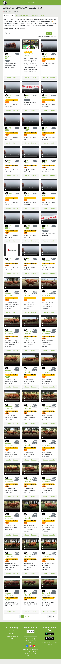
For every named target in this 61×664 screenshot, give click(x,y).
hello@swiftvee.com (31, 646)
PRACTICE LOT (9, 62)
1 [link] (22, 621)
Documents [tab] (34, 21)
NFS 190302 (45, 199)
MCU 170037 (8, 167)
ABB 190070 (8, 199)
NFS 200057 (26, 134)
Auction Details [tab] (8, 21)
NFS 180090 (27, 232)
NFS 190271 (45, 134)
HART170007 (46, 266)
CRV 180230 (26, 101)
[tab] (30, 636)
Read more (26, 79)
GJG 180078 (44, 101)
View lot (8, 83)
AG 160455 (26, 167)
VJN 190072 (45, 167)
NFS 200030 (45, 60)
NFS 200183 (8, 232)
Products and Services (28, 60)
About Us (11, 636)
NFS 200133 (27, 199)
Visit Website (30, 644)
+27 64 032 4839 (30, 648)
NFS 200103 (27, 265)
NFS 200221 (45, 232)
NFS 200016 (8, 134)
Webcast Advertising (11, 641)
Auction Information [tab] (22, 21)
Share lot (15, 83)
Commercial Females (9, 299)
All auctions (31, 3)
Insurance (11, 638)
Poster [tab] (43, 21)
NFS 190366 (8, 101)
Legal (11, 644)
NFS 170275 (8, 265)
